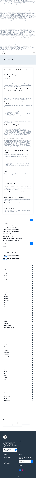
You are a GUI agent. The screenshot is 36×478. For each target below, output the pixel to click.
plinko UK (5, 371)
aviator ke (5, 304)
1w (4, 265)
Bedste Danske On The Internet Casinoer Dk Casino (10, 227)
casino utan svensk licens (7, 325)
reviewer (5, 381)
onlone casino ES (6, 356)
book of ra (5, 319)
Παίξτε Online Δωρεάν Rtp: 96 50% (8, 233)
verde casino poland (7, 396)
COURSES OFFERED (6, 462)
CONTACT (21, 441)
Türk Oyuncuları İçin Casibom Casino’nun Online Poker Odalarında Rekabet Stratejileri (16, 69)
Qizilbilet (5, 375)
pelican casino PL (6, 360)
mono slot (5, 346)
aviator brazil (6, 296)
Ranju (4, 240)
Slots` (4, 385)
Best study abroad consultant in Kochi (23, 423)
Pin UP (5, 362)
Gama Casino (6, 335)
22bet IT (5, 290)
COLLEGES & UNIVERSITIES (7, 461)
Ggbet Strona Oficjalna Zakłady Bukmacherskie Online (11, 225)
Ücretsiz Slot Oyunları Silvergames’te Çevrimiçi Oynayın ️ (11, 229)
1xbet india (5, 273)
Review (5, 379)
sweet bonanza (6, 394)
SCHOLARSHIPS (5, 464)
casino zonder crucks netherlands (9, 327)
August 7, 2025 (5, 253)
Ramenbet (5, 377)
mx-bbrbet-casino (6, 354)
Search (4, 217)
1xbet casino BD (6, 271)
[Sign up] (32, 461)
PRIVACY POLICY (22, 442)
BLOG (20, 440)
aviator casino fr (6, 300)
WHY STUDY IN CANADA (7, 457)
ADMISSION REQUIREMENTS (7, 458)
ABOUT (20, 439)
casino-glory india (6, 329)
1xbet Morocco (6, 281)
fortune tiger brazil (6, 333)
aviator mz (5, 306)
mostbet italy (6, 350)
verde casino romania (7, 398)
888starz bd (5, 292)
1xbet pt (5, 283)
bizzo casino (5, 317)
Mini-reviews (5, 344)
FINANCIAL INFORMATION (7, 463)
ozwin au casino (6, 358)
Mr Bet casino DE (6, 352)
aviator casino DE (6, 298)
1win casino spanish (6, 267)
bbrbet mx (5, 315)
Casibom (15, 135)
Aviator (5, 294)
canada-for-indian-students (7, 425)
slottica (5, 387)
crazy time (5, 331)
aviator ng (5, 308)
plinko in (5, 369)
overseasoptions (7, 71)
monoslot (5, 348)
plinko (5, 367)
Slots (4, 383)
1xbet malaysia (6, 279)
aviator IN (5, 302)
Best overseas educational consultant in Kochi (15, 238)
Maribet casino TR (6, 342)
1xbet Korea (5, 275)
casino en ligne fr (6, 323)
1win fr (5, 269)
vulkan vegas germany (7, 400)
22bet (4, 285)
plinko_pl (5, 373)
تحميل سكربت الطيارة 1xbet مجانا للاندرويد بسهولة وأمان (11, 231)
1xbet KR (5, 277)
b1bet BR (5, 310)
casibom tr (13, 71)
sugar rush (5, 392)
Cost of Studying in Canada (17, 425)
